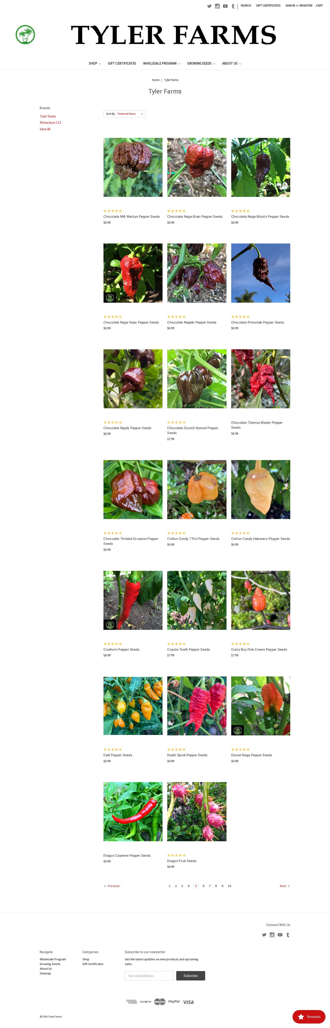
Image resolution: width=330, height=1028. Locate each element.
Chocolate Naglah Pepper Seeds (191, 322)
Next (283, 886)
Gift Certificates (268, 5)
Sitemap (45, 973)
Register (306, 5)
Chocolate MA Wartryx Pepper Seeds (131, 217)
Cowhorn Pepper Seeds (121, 650)
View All (45, 129)
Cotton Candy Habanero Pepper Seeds (260, 539)
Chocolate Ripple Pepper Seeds (127, 428)
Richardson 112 (50, 122)
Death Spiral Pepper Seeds (187, 755)
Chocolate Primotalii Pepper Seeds (257, 322)
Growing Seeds (199, 63)
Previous (113, 886)
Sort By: (110, 114)
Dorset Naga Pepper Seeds (251, 755)
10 (229, 886)
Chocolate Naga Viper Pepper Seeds (131, 322)
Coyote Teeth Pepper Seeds (188, 650)
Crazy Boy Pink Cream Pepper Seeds (259, 650)
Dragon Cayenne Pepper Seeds (127, 856)
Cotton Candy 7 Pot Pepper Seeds (193, 539)
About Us (230, 63)
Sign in (290, 5)
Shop (93, 63)
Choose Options (133, 171)
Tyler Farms (48, 116)
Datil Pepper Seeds (117, 755)
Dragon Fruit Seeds (181, 861)
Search (246, 5)
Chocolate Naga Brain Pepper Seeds (194, 217)
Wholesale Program (160, 63)
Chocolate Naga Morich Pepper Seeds (260, 217)
